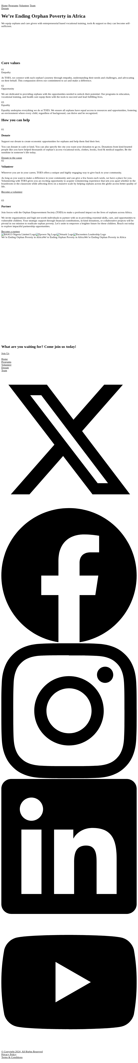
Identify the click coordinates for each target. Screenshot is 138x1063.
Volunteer (24, 5)
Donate (5, 8)
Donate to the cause (11, 157)
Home (4, 5)
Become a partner (10, 231)
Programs (13, 5)
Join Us (5, 353)
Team (33, 5)
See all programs (10, 261)
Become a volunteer (11, 192)
